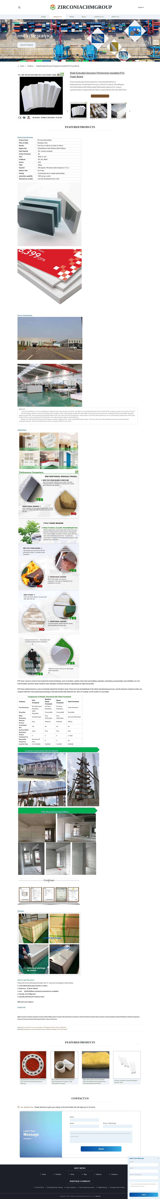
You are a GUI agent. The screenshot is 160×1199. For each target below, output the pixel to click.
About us (115, 17)
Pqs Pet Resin (40, 1187)
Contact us (98, 17)
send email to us (101, 96)
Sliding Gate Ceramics (55, 1017)
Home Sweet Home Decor (87, 1187)
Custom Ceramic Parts (30, 1019)
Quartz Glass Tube (43, 1019)
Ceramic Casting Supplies (107, 1017)
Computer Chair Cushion (117, 1187)
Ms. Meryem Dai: (27, 1107)
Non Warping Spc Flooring (55, 1187)
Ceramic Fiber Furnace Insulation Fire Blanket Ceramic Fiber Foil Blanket (44, 1027)
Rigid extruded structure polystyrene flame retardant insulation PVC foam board (44, 1029)
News (72, 17)
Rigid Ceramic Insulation (25, 1017)
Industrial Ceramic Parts (91, 1017)
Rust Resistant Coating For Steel (73, 1017)
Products (58, 17)
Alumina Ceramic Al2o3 (40, 1017)
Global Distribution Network (124, 1017)
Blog (84, 17)
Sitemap (98, 1196)
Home (43, 17)
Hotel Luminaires (71, 1187)
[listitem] (80, 110)
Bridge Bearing (102, 1187)
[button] (19, 7)
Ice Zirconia (53, 1019)
